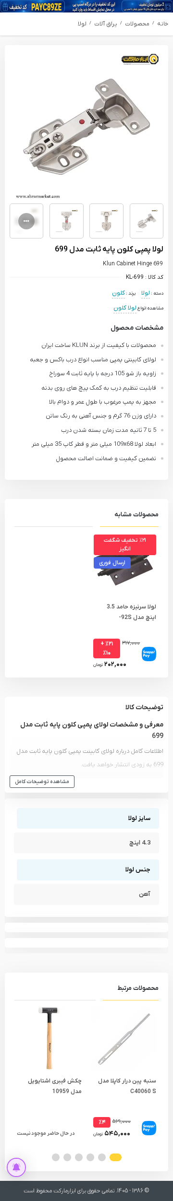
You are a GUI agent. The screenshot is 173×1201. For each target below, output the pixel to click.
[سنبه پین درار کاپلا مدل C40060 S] (123, 1038)
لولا (82, 24)
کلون (118, 293)
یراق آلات (105, 24)
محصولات (137, 24)
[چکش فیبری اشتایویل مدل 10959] (49, 1038)
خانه (162, 24)
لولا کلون (124, 308)
